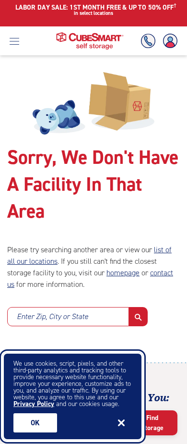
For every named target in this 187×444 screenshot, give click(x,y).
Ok (35, 423)
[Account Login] (168, 41)
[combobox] (68, 319)
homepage (123, 273)
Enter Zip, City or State (52, 316)
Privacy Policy (33, 403)
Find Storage (152, 422)
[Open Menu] (14, 40)
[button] (138, 316)
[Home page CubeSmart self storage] (90, 34)
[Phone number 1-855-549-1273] (150, 41)
